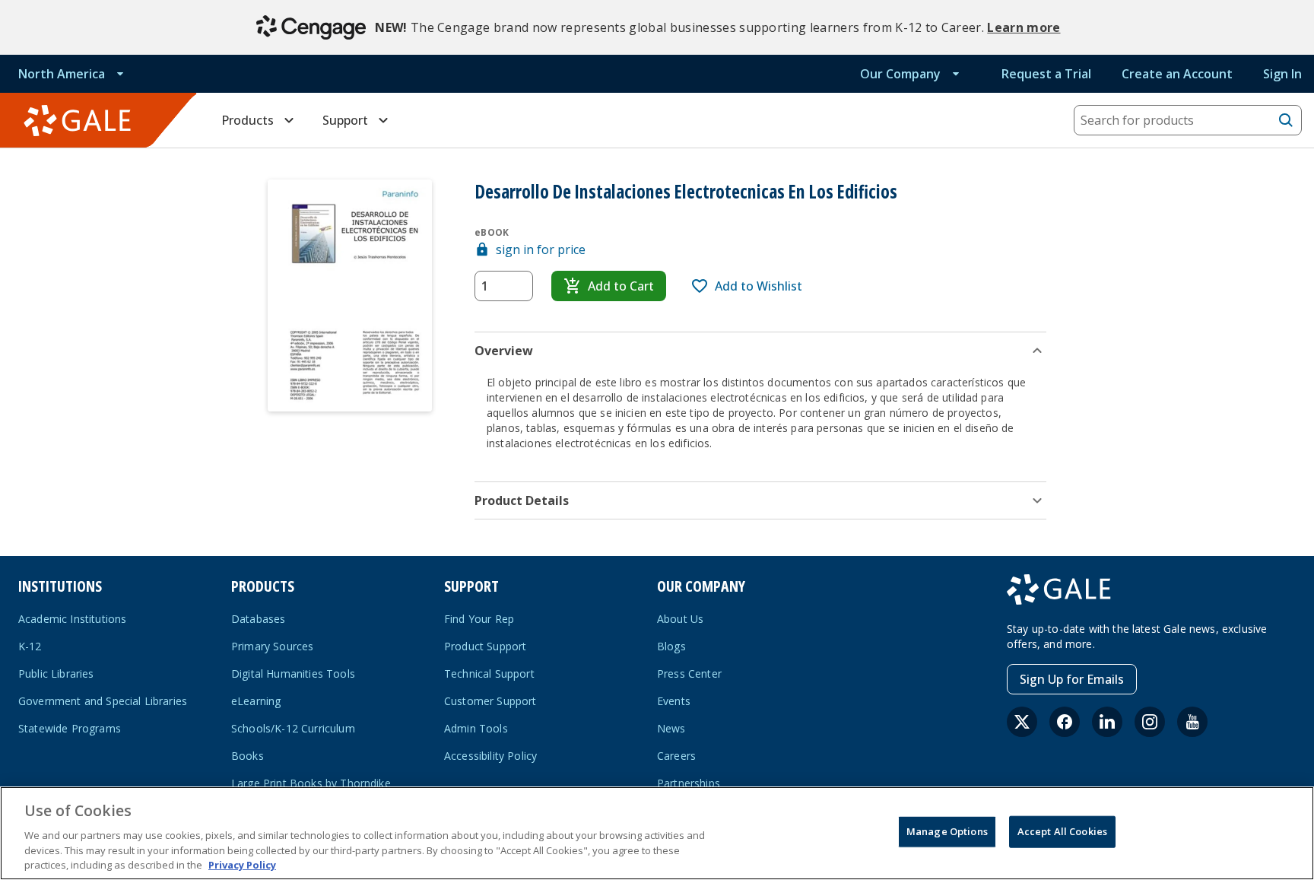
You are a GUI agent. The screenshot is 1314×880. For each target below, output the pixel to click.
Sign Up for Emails (1072, 679)
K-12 (30, 646)
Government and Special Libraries (102, 701)
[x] (1022, 722)
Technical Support (489, 673)
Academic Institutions (72, 619)
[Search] (1286, 120)
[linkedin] (1107, 722)
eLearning (256, 701)
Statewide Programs (69, 728)
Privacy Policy (242, 864)
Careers (676, 755)
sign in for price (541, 249)
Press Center (689, 673)
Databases (258, 619)
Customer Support (490, 701)
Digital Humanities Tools (293, 673)
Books (247, 755)
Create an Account (1177, 73)
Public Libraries (56, 673)
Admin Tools (476, 728)
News (671, 728)
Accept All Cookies (1062, 831)
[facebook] (1064, 722)
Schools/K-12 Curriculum (293, 728)
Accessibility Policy (490, 755)
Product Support (485, 646)
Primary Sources (272, 646)
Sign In (1282, 73)
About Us (680, 619)
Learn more (1023, 27)
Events (673, 701)
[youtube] (1192, 722)
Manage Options (947, 831)
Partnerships (688, 783)
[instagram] (1150, 722)
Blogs (671, 646)
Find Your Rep (479, 619)
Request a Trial (1046, 73)
